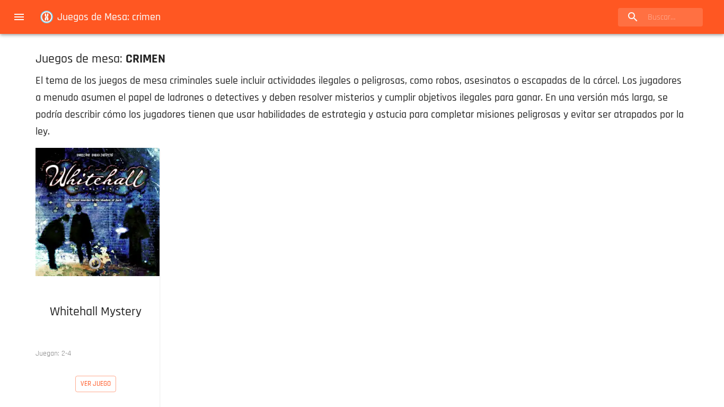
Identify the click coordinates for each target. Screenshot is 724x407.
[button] (95, 255)
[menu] (19, 17)
